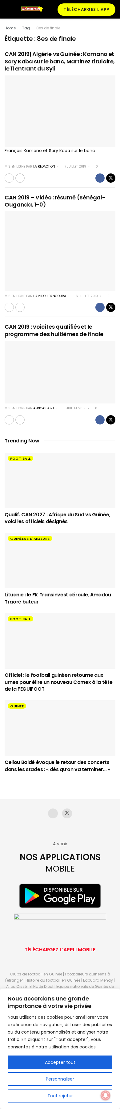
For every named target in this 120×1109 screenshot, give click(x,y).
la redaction (44, 166)
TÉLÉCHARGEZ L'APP (86, 9)
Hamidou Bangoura (49, 296)
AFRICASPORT (43, 408)
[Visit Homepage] (33, 9)
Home (10, 28)
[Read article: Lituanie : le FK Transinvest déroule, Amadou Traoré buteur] (60, 560)
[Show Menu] (7, 9)
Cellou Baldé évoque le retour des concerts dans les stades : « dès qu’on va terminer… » (57, 766)
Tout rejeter (60, 1096)
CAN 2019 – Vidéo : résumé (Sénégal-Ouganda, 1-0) (55, 201)
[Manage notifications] (105, 1095)
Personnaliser (60, 1079)
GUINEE (17, 706)
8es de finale (48, 28)
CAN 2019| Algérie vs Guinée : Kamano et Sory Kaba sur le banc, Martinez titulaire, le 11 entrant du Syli (60, 61)
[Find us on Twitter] (67, 813)
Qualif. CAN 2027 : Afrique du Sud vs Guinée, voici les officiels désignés (57, 518)
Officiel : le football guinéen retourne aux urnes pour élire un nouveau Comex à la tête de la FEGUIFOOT (58, 682)
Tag (26, 28)
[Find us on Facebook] (53, 813)
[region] (60, 1048)
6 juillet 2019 (86, 296)
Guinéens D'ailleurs (30, 538)
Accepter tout (60, 1062)
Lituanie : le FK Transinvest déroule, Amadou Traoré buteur (58, 598)
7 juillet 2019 (75, 166)
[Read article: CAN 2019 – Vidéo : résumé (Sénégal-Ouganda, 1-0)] (60, 251)
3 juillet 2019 (74, 408)
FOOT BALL (20, 458)
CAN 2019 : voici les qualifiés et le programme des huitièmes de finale (54, 330)
